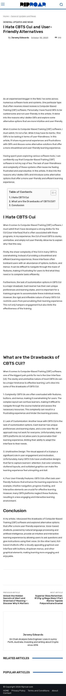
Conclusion (18, 205)
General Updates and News (23, 16)
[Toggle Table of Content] (51, 192)
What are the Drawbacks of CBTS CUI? (33, 201)
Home (6, 16)
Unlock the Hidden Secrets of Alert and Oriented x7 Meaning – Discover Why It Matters (16, 600)
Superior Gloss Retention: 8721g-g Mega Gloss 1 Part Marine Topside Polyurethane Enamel (49, 600)
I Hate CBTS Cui (20, 197)
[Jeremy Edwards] (5, 38)
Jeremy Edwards (20, 38)
